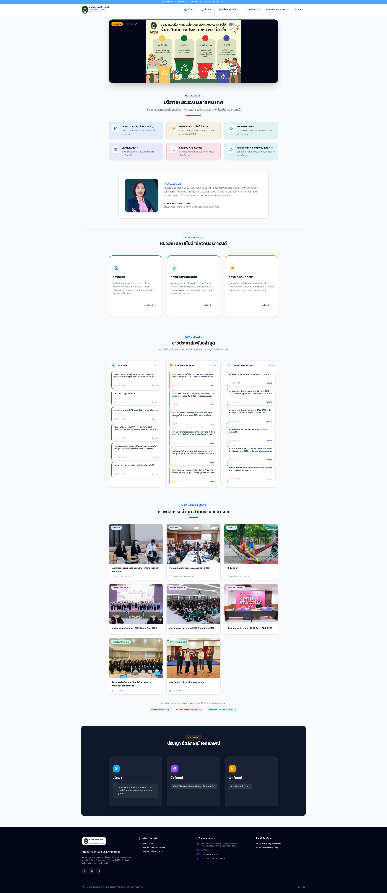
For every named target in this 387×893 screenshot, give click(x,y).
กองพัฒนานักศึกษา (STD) (152, 851)
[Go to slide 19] (209, 78)
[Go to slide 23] (218, 78)
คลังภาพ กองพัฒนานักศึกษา (187, 709)
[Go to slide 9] (184, 78)
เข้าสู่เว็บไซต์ (148, 305)
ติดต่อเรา (301, 887)
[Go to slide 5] (171, 78)
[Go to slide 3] (166, 78)
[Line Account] (98, 871)
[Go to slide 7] (178, 78)
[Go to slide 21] (214, 78)
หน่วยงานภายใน (229, 9)
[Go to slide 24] (221, 78)
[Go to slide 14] (197, 78)
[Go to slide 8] (182, 78)
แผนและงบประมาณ (278, 9)
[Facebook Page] (84, 871)
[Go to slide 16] (201, 78)
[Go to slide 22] (216, 78)
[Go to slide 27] (228, 78)
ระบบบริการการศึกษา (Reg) (267, 847)
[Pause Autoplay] (157, 78)
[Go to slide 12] (192, 78)
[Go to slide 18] (206, 78)
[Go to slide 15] (199, 78)
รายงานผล (252, 9)
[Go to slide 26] (226, 78)
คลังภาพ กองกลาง (158, 709)
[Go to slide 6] (174, 78)
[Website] (91, 871)
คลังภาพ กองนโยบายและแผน (221, 709)
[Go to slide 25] (223, 78)
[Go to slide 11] (189, 78)
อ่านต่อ (154, 386)
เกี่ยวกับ (207, 9)
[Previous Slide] (115, 51)
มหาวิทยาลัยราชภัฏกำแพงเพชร (268, 843)
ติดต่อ (301, 9)
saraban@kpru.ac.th (209, 854)
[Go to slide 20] (211, 78)
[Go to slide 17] (204, 78)
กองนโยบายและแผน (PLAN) (153, 847)
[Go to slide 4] (169, 78)
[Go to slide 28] (230, 78)
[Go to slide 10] (187, 78)
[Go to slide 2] (164, 78)
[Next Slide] (272, 51)
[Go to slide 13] (194, 78)
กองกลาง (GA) (148, 843)
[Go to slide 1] (162, 78)
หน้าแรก (191, 9)
